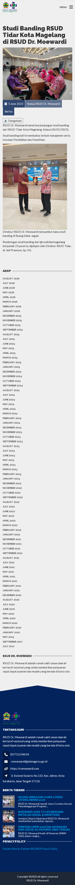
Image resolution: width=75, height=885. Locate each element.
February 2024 (12, 418)
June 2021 (9, 567)
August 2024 (11, 390)
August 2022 (11, 502)
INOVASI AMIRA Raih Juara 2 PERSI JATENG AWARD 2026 (40, 798)
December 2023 (12, 427)
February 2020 (12, 627)
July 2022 (9, 506)
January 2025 (11, 367)
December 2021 (12, 539)
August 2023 (11, 446)
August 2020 (11, 599)
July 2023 (9, 450)
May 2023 (8, 460)
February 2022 (12, 530)
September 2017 (12, 641)
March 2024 (10, 413)
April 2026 (9, 297)
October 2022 (12, 492)
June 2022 (9, 511)
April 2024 (9, 409)
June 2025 (9, 343)
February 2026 (12, 306)
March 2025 (10, 357)
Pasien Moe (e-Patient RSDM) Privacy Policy (30, 848)
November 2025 (12, 320)
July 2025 (9, 339)
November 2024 (12, 376)
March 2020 (10, 623)
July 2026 (9, 283)
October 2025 (12, 325)
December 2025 (12, 315)
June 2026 (9, 287)
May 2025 (8, 348)
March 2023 (10, 469)
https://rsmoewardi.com (24, 768)
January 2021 (11, 590)
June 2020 (9, 609)
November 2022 (12, 488)
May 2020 (8, 613)
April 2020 (9, 618)
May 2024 (8, 404)
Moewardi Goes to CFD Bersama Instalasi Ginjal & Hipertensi (40, 813)
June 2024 (9, 399)
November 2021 (12, 543)
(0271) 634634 (19, 754)
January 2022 (11, 534)
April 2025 (9, 353)
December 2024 (12, 371)
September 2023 (13, 441)
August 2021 (11, 558)
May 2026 (8, 292)
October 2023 (12, 436)
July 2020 (9, 604)
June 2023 (9, 455)
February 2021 (12, 585)
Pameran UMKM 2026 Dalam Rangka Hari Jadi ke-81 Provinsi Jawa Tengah (44, 828)
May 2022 (8, 516)
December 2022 (12, 483)
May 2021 (8, 571)
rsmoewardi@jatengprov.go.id (29, 761)
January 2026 (11, 311)
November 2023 (12, 432)
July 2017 (8, 646)
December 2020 (12, 595)
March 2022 (10, 525)
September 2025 (13, 329)
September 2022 (13, 497)
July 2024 (9, 394)
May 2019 (8, 637)
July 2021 (9, 562)
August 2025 (11, 334)
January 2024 (11, 422)
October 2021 (11, 548)
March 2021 (10, 581)
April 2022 (9, 520)
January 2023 (11, 478)
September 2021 (13, 553)
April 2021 (9, 576)
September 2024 (13, 385)
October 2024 (12, 381)
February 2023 (12, 474)
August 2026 (11, 278)
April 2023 (9, 464)
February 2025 (12, 362)
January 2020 (11, 632)
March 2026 (10, 301)
